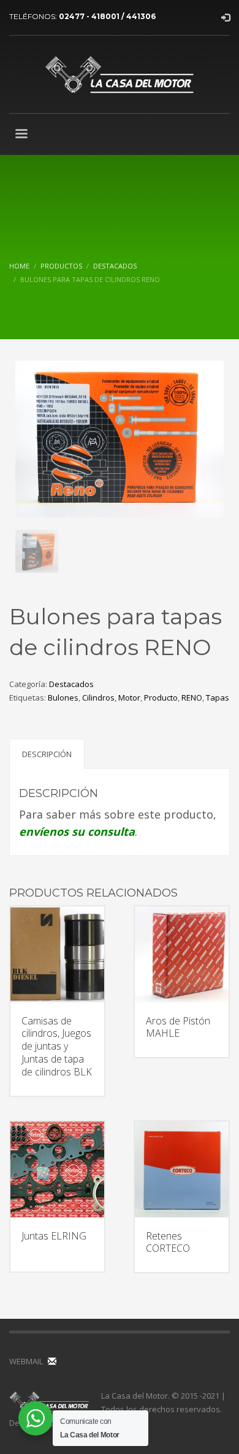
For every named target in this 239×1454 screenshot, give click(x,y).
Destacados (71, 684)
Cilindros (98, 697)
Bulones (63, 697)
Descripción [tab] (47, 754)
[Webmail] (52, 1361)
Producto (161, 697)
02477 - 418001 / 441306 (107, 16)
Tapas (217, 697)
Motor (129, 697)
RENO (191, 697)
